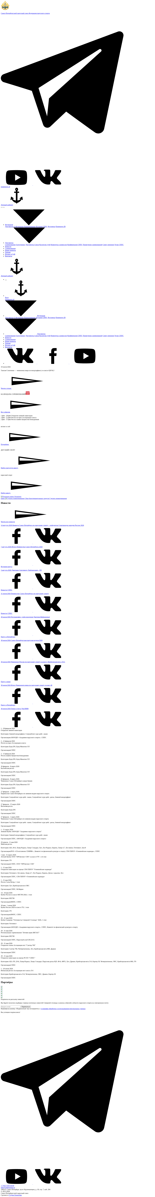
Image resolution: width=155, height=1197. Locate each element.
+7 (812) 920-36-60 (7, 1186)
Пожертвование (30, 226)
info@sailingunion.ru (8, 1187)
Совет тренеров (108, 245)
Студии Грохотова (15, 1195)
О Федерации (19, 226)
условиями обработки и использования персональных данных (63, 1009)
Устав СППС (119, 245)
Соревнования (10, 245)
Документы (9, 226)
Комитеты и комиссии (59, 245)
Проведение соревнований (92, 245)
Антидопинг (20, 245)
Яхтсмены (51, 226)
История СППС (41, 226)
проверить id (5, 187)
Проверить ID (61, 226)
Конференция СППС (74, 245)
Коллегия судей (45, 245)
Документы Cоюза (32, 245)
